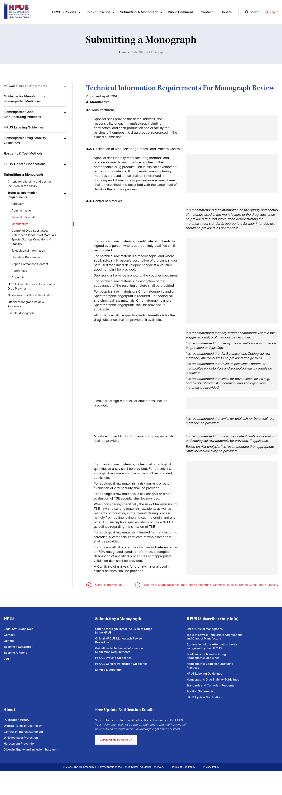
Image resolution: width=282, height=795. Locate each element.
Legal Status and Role (18, 629)
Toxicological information (28, 250)
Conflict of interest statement (23, 731)
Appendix (18, 277)
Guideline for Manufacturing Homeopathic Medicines (25, 99)
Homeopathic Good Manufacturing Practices (22, 114)
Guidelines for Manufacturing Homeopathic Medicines (206, 656)
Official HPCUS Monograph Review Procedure (119, 640)
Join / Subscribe (98, 12)
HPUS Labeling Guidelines (24, 127)
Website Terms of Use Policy (23, 726)
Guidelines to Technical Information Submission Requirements (119, 650)
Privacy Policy (211, 767)
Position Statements (200, 691)
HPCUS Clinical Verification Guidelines (121, 664)
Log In (274, 12)
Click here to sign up (116, 740)
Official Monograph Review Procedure (26, 304)
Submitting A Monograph (139, 12)
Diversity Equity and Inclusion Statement (31, 749)
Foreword (18, 204)
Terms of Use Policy (183, 767)
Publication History (16, 720)
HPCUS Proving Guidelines (113, 658)
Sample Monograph (21, 313)
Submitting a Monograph (23, 174)
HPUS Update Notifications (24, 163)
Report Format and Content (30, 264)
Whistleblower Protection (21, 737)
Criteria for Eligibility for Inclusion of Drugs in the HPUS (123, 631)
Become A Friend (15, 652)
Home (122, 52)
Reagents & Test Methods (23, 153)
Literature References (26, 257)
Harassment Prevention (19, 743)
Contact (207, 12)
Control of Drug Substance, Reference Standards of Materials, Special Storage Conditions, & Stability (34, 237)
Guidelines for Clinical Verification (30, 295)
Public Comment (180, 12)
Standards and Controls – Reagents (210, 685)
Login (7, 658)
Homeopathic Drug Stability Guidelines (25, 140)
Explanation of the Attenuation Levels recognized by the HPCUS (211, 646)
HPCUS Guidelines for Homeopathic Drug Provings (32, 286)
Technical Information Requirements (22, 194)
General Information (25, 217)
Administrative (21, 210)
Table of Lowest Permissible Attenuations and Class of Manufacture (214, 636)
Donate (226, 12)
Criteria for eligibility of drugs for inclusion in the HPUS (29, 183)
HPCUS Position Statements (25, 85)
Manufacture (20, 224)
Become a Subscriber (18, 647)
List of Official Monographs (204, 629)
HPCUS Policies (64, 12)
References (19, 270)
